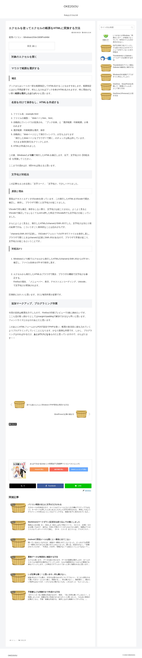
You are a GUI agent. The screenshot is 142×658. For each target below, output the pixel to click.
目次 (29, 46)
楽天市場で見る (58, 469)
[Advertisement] (50, 371)
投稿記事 (13, 424)
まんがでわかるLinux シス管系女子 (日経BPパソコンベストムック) (55, 464)
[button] (132, 27)
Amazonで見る (39, 469)
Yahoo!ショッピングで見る (78, 469)
